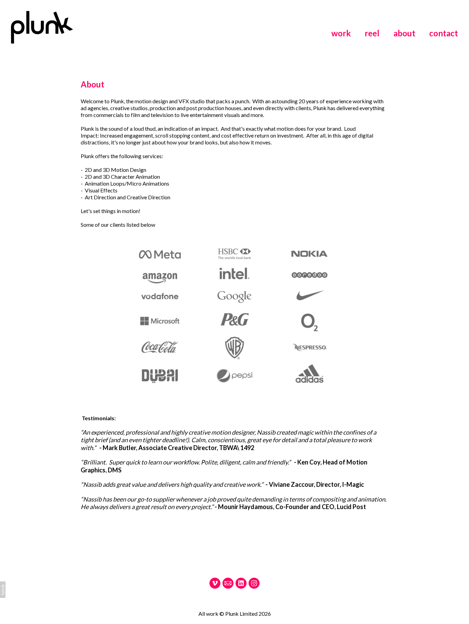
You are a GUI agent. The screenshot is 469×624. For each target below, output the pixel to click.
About (404, 33)
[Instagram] (254, 583)
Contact (443, 33)
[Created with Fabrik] (2, 589)
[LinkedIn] (241, 583)
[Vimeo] (214, 583)
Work (341, 33)
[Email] (227, 583)
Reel (372, 33)
